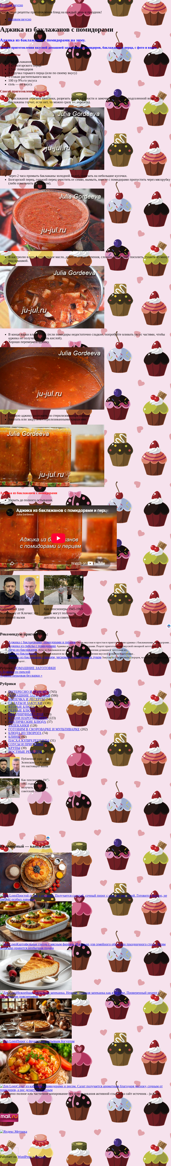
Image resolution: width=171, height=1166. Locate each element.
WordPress (25, 1157)
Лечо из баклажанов (22, 649)
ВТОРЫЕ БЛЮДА (21, 707)
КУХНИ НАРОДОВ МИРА (28, 718)
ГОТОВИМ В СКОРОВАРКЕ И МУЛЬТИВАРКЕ (44, 729)
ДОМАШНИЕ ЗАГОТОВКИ (35, 668)
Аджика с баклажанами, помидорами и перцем (41, 642)
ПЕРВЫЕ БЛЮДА (21, 710)
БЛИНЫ (14, 736)
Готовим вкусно (11, 5)
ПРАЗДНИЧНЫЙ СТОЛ (25, 714)
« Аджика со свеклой (15, 672)
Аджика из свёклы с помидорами (32, 646)
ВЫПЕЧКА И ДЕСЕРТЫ (26, 699)
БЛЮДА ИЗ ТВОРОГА (24, 733)
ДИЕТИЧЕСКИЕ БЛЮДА (27, 721)
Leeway (40, 1157)
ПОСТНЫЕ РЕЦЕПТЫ (25, 751)
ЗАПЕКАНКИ (18, 725)
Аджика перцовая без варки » (21, 675)
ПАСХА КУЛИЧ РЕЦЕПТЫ (28, 740)
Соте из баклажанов (22, 653)
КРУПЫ (14, 748)
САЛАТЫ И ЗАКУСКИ (25, 703)
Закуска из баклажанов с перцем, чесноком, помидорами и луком (54, 657)
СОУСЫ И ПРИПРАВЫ (25, 744)
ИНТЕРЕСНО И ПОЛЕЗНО (28, 692)
